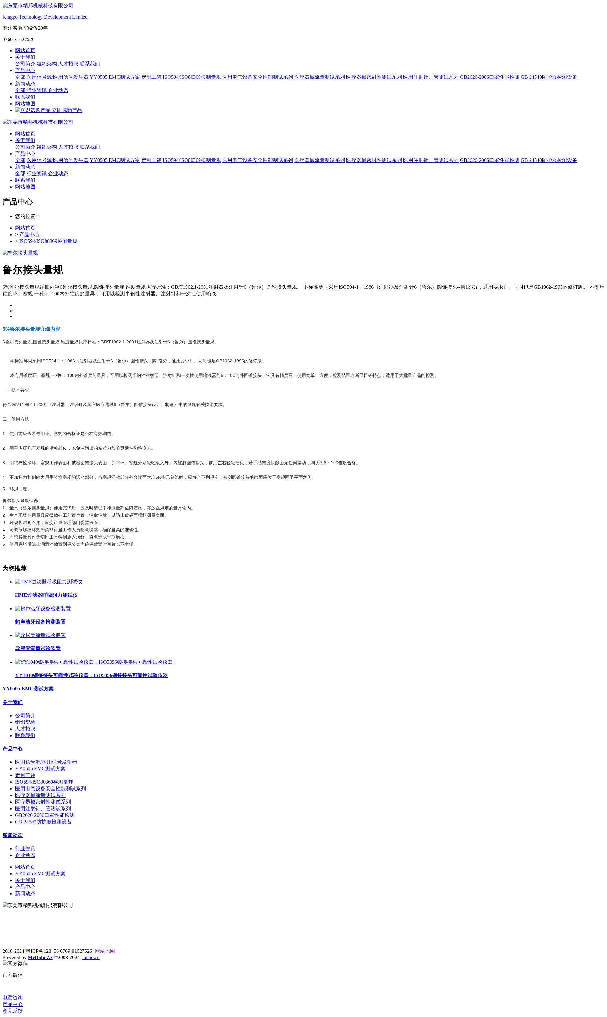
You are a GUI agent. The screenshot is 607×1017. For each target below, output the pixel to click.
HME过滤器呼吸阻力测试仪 (46, 595)
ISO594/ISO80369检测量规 (192, 77)
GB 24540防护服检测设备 (549, 77)
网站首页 (25, 50)
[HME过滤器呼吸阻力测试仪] (48, 581)
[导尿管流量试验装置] (40, 635)
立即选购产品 (66, 110)
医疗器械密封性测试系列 (374, 77)
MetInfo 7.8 (40, 957)
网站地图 (25, 103)
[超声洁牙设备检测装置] (43, 608)
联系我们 (90, 63)
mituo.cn (91, 957)
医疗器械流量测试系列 (320, 77)
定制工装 (152, 77)
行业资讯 (37, 90)
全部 (21, 77)
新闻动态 (25, 83)
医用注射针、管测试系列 (431, 77)
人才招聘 (69, 63)
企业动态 (58, 90)
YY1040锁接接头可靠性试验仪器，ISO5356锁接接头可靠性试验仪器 (91, 675)
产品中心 (25, 70)
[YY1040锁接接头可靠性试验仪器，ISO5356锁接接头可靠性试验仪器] (94, 662)
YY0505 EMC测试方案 (115, 77)
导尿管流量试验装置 (38, 648)
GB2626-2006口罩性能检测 (490, 77)
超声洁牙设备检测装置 (40, 622)
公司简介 (26, 63)
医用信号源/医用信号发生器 (58, 77)
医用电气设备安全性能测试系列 (258, 77)
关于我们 (25, 57)
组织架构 (47, 63)
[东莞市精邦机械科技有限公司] (303, 122)
